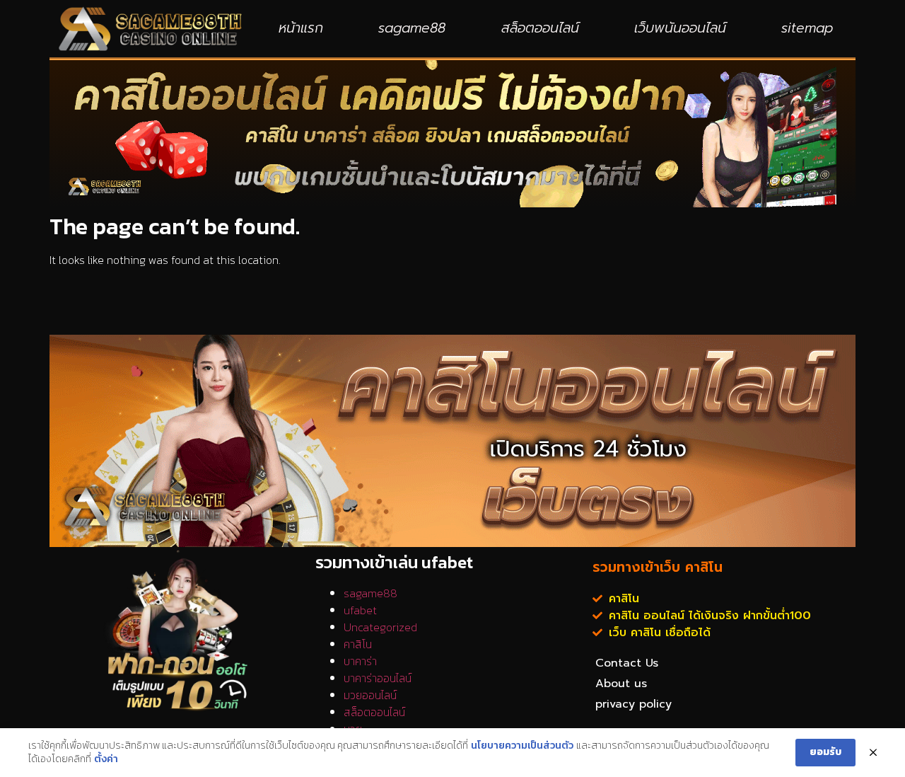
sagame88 (411, 28)
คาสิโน (358, 643)
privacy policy (633, 704)
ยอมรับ (825, 751)
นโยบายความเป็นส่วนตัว (522, 746)
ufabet (360, 610)
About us (621, 683)
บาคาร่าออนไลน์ (377, 677)
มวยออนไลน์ (370, 694)
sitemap (807, 28)
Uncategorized (380, 626)
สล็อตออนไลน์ (540, 28)
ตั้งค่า (106, 759)
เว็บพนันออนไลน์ (680, 28)
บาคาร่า (360, 660)
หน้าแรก (301, 28)
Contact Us (626, 663)
